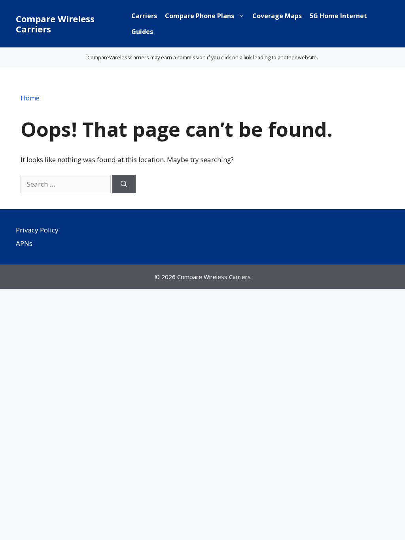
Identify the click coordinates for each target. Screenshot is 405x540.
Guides (142, 31)
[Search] (124, 184)
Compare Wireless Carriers (55, 24)
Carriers (144, 15)
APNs (24, 243)
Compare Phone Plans (199, 15)
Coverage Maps (277, 15)
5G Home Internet (338, 15)
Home (30, 97)
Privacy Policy (37, 229)
